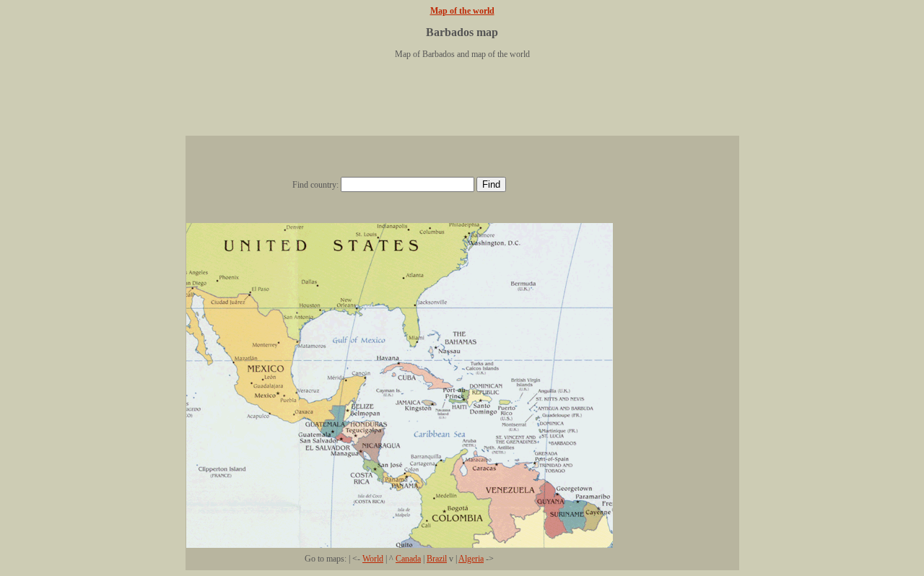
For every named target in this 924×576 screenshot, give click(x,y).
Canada (408, 559)
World (372, 559)
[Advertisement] (462, 103)
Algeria (471, 559)
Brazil (437, 559)
